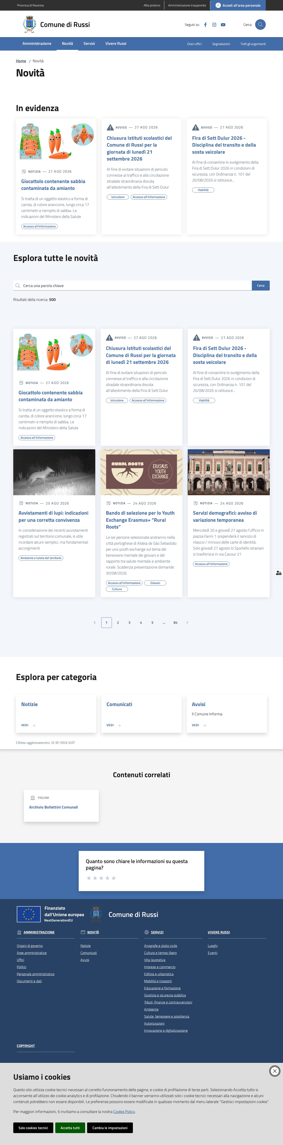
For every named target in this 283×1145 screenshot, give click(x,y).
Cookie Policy (124, 1112)
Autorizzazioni (154, 1023)
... (166, 624)
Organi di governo (30, 945)
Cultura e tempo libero (160, 952)
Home (21, 61)
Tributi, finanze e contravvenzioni (168, 1002)
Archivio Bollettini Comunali (53, 807)
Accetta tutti (70, 1127)
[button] (260, 24)
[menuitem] (37, 44)
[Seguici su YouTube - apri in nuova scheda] (221, 24)
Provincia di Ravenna (30, 5)
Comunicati (119, 704)
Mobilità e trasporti (158, 981)
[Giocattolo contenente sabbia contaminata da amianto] (56, 141)
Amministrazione (39, 932)
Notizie (29, 704)
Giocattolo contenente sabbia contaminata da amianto (53, 185)
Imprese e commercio (159, 966)
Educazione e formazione (162, 988)
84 (177, 624)
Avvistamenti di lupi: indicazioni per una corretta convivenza (53, 516)
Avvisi (198, 704)
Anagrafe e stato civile (160, 945)
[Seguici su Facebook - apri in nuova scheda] (203, 24)
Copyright (26, 1045)
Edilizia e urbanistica (159, 974)
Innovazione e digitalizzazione (166, 1030)
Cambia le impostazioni (110, 1127)
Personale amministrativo (35, 974)
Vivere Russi (219, 932)
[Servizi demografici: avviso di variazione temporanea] (229, 472)
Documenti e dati (29, 981)
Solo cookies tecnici (33, 1127)
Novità (93, 932)
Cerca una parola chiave (43, 285)
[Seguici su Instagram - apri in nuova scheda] (212, 24)
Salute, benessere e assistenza (166, 1016)
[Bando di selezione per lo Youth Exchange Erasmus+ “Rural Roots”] (142, 472)
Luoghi (213, 945)
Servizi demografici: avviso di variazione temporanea (225, 516)
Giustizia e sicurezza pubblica (165, 995)
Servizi (157, 932)
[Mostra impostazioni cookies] (278, 573)
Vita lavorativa (154, 959)
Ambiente (151, 1009)
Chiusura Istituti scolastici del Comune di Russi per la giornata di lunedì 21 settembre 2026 (139, 148)
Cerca (260, 285)
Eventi (212, 952)
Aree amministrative (32, 952)
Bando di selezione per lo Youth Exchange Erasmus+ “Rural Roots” (140, 519)
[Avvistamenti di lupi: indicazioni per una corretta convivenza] (54, 472)
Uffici (20, 959)
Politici (21, 966)
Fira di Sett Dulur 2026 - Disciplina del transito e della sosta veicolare (224, 144)
